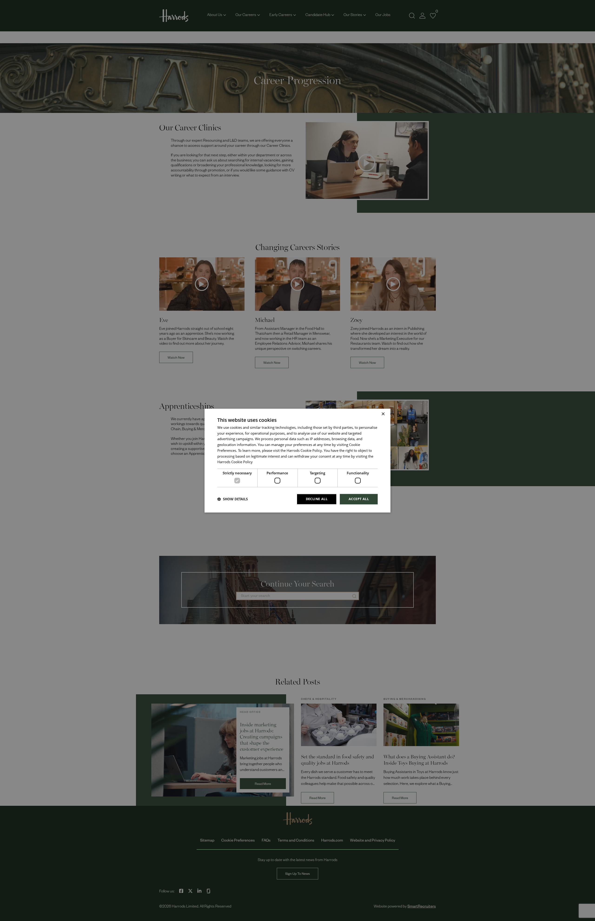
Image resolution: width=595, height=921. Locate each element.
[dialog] (297, 460)
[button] (232, 499)
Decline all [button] (316, 499)
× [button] (383, 414)
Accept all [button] (359, 499)
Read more (261, 463)
